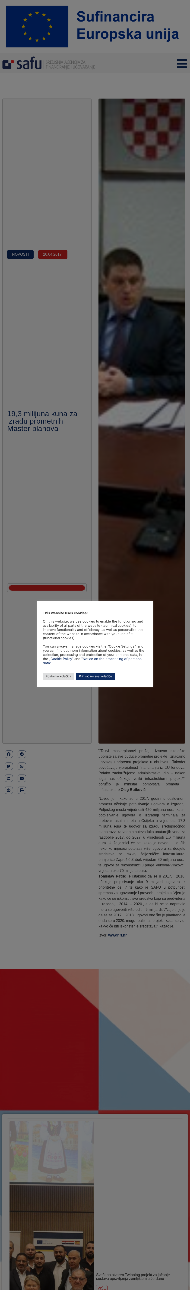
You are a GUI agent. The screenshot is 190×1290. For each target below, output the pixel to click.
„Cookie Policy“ (61, 659)
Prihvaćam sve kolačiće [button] (95, 676)
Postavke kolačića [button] (58, 676)
